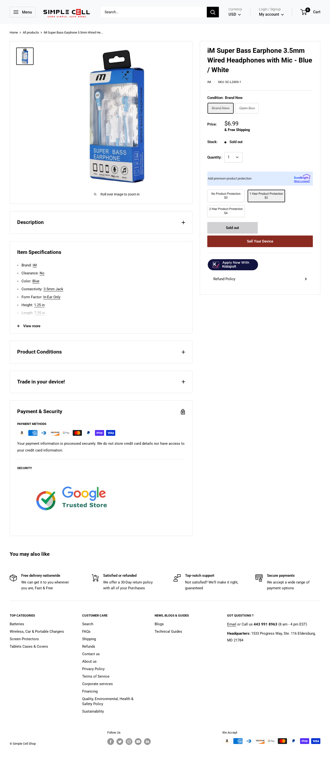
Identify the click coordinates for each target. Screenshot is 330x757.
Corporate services (97, 684)
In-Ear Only (51, 297)
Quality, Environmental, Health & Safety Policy (107, 701)
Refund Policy (224, 279)
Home (14, 32)
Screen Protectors (24, 639)
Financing (90, 691)
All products (31, 32)
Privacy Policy (93, 669)
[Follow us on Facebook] (110, 741)
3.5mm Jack (53, 289)
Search (87, 624)
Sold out (232, 228)
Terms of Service (95, 676)
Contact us (91, 654)
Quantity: (214, 157)
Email (231, 624)
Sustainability (93, 711)
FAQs (86, 631)
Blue (35, 281)
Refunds (88, 646)
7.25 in (39, 313)
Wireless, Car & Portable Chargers (37, 631)
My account (269, 14)
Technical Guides (168, 631)
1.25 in (39, 305)
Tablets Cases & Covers (29, 646)
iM (209, 81)
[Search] (213, 12)
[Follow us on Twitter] (119, 741)
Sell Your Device (260, 241)
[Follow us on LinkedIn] (147, 741)
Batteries (17, 624)
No (42, 273)
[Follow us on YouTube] (138, 741)
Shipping (89, 639)
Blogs (159, 624)
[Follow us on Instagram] (129, 741)
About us (89, 661)
